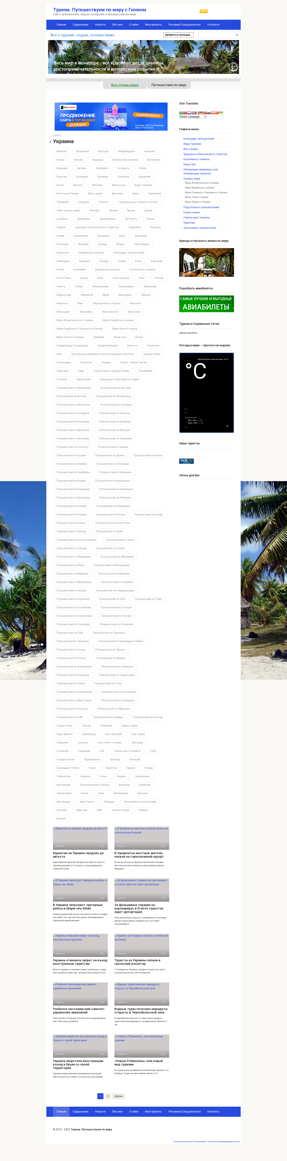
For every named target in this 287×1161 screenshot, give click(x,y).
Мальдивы (125, 294)
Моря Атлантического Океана (74, 320)
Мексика (135, 303)
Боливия (102, 176)
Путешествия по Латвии (71, 548)
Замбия (61, 227)
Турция (130, 767)
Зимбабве (134, 227)
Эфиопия (81, 810)
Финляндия (63, 784)
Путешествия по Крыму (71, 531)
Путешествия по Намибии (117, 582)
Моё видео (63, 311)
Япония (60, 818)
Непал (139, 337)
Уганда (148, 767)
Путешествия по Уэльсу (71, 658)
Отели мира (63, 362)
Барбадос (102, 168)
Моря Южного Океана (70, 337)
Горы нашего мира (68, 210)
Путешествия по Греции (113, 447)
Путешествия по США (69, 632)
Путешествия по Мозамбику (74, 582)
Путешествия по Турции (110, 649)
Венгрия (97, 185)
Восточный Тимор (67, 193)
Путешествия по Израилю (115, 472)
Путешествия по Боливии (115, 421)
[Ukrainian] (221, 112)
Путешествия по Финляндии (74, 666)
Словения (84, 751)
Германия (62, 202)
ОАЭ (59, 354)
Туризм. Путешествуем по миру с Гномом (99, 9)
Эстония (61, 810)
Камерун (84, 261)
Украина (85, 776)
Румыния (106, 725)
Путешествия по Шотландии (118, 691)
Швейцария (120, 793)
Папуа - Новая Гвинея (133, 362)
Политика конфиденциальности (223, 1141)
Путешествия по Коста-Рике (112, 523)
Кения (122, 261)
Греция (113, 210)
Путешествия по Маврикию (73, 556)
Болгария (82, 176)
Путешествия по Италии (71, 506)
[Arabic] (181, 112)
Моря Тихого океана (124, 328)
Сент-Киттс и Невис (110, 742)
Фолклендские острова (94, 784)
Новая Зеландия (107, 345)
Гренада (94, 210)
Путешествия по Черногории (117, 675)
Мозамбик (86, 311)
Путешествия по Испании (115, 497)
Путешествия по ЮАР (69, 717)
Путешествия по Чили (108, 683)
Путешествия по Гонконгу (72, 447)
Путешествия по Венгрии (114, 430)
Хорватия (145, 784)
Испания (83, 244)
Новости (100, 24)
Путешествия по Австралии (73, 387)
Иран (122, 235)
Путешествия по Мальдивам (111, 565)
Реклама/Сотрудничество (184, 24)
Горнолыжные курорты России (137, 202)
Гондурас (83, 202)
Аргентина (153, 159)
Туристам (111, 767)
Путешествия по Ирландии (116, 489)
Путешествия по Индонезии (112, 480)
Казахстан (62, 252)
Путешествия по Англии (71, 396)
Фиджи (121, 776)
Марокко (62, 303)
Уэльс (103, 776)
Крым (84, 278)
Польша (61, 379)
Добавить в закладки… (178, 34)
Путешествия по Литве (110, 548)
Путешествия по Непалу (71, 590)
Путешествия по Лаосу (120, 539)
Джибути (62, 218)
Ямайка (143, 810)
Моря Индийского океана (118, 320)
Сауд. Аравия (64, 734)
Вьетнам (117, 193)
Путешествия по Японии (148, 717)
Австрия (103, 151)
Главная (61, 24)
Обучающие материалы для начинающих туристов (102, 354)
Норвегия (153, 345)
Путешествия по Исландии (73, 497)
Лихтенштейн (100, 286)
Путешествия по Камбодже (113, 506)
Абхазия (61, 151)
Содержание (80, 24)
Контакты (213, 24)
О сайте (133, 24)
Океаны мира (151, 354)
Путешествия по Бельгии (114, 413)
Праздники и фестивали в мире (119, 379)
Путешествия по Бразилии (72, 430)
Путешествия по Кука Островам (76, 539)
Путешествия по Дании (109, 455)
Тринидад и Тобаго (68, 767)
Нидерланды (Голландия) (72, 345)
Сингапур (137, 742)
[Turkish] (217, 112)
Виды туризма (143, 185)
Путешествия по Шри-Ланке (74, 700)
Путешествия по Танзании (72, 641)
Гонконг (104, 202)
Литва (79, 286)
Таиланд (115, 759)
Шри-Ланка (87, 801)
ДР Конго (131, 218)
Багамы (82, 168)
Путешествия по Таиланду (109, 632)
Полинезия (145, 370)
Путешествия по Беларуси (72, 413)
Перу (81, 370)
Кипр (138, 261)
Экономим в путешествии (140, 801)
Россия (86, 725)
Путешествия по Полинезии (73, 607)
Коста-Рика (63, 278)
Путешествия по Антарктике (113, 396)
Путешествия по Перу (148, 599)
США (153, 751)
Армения (61, 168)
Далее (119, 1096)
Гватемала (154, 193)
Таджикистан (92, 759)
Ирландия (141, 235)
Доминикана (107, 218)
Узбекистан (63, 776)
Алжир (60, 159)
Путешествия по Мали (70, 565)
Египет (150, 218)
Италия (102, 244)
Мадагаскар (63, 294)
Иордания (103, 235)
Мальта (146, 294)
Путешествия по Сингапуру (73, 624)
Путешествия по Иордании (73, 489)
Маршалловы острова (106, 303)
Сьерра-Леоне (65, 759)
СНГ (101, 751)
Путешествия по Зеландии (112, 463)
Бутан (60, 185)
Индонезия (81, 235)
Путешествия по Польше (116, 607)
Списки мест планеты (127, 751)
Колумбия (79, 269)
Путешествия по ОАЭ (112, 599)
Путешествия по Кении (110, 514)
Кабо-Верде (141, 244)
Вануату (78, 185)
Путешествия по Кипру (148, 514)
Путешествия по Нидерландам (115, 590)
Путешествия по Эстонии (72, 708)
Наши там (120, 337)
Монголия (134, 311)
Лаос (142, 278)
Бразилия (144, 176)
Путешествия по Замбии (71, 463)
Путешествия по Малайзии (117, 556)
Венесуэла (118, 185)
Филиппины (142, 776)
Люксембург (126, 286)
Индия (60, 235)
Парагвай (62, 370)
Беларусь (123, 168)
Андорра (97, 159)
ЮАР (100, 810)
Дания (148, 210)
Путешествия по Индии (71, 480)
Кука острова (121, 278)
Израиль (155, 227)
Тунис (92, 767)
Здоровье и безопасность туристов (97, 227)
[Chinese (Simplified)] (185, 112)
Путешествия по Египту (148, 455)
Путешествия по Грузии (71, 455)
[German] (201, 112)
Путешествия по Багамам (116, 404)
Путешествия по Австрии (115, 387)
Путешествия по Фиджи (111, 658)
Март (80, 303)
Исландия (62, 244)
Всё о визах (95, 193)
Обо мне (117, 24)
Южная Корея (120, 810)
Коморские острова (107, 269)
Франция (124, 784)
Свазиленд (89, 734)
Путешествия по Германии (115, 438)
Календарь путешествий (128, 252)
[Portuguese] (205, 112)
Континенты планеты (142, 269)
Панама (106, 362)
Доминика (83, 218)
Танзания (134, 759)
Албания (149, 151)
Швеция (142, 793)
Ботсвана (123, 176)
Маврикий (150, 286)
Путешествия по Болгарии (72, 421)
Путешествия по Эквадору (117, 700)
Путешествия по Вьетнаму (72, 438)
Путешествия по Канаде (71, 514)
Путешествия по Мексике (114, 573)
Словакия (62, 751)
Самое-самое (129, 725)
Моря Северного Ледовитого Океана (79, 328)
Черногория (63, 793)
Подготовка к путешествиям (111, 370)
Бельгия (61, 176)
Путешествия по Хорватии (72, 675)
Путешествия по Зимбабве (73, 472)
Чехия (84, 793)
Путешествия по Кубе (109, 531)
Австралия (82, 151)
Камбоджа (63, 261)
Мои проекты (153, 24)
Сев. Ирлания (113, 734)
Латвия (158, 278)
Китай (60, 269)
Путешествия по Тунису (71, 649)
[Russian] (209, 112)
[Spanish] (213, 112)
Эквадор (108, 801)
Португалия (83, 379)
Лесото (60, 286)
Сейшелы (62, 742)
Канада (103, 261)
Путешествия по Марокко (72, 573)
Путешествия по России (116, 615)
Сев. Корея (138, 734)
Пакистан (86, 362)
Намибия (98, 337)
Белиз (142, 168)
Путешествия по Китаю (71, 523)
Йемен (120, 244)
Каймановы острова (91, 252)
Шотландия (63, 801)
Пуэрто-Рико (64, 725)
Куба (100, 278)
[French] (197, 112)
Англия (78, 159)
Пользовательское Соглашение (189, 1141)
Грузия (131, 210)
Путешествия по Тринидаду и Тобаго (121, 641)
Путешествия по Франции (117, 666)
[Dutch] (189, 112)
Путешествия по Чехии (70, 683)
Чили (101, 793)
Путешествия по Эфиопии (113, 708)
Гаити (135, 193)
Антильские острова (125, 159)
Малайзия (87, 294)
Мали (105, 294)
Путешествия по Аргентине (73, 404)
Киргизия (156, 261)
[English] (193, 112)
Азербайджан (126, 151)
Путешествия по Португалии (74, 615)
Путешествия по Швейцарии (74, 691)
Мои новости (110, 311)
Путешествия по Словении (116, 624)
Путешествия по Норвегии (73, 599)
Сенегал (83, 742)
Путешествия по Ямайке (108, 717)
